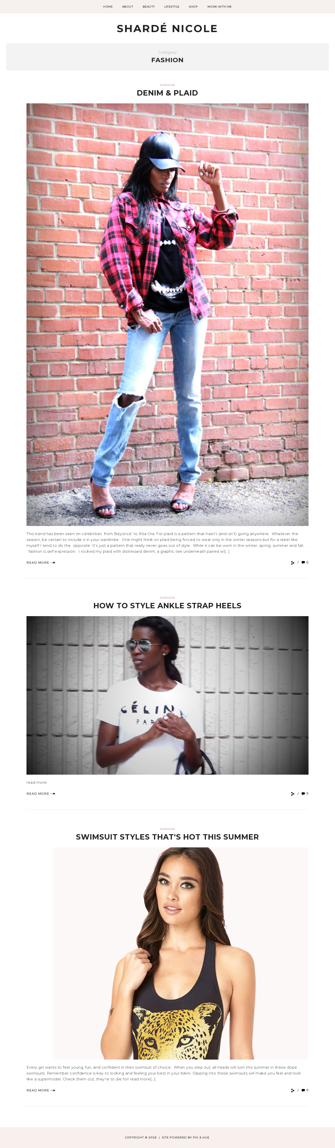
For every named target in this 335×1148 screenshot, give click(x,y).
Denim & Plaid (167, 93)
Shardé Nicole (167, 28)
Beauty (149, 6)
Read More (37, 562)
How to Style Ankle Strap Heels (167, 605)
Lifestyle (172, 6)
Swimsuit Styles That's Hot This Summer (167, 837)
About (127, 6)
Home (108, 6)
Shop (193, 6)
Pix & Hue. (201, 1137)
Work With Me (219, 6)
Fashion (167, 85)
